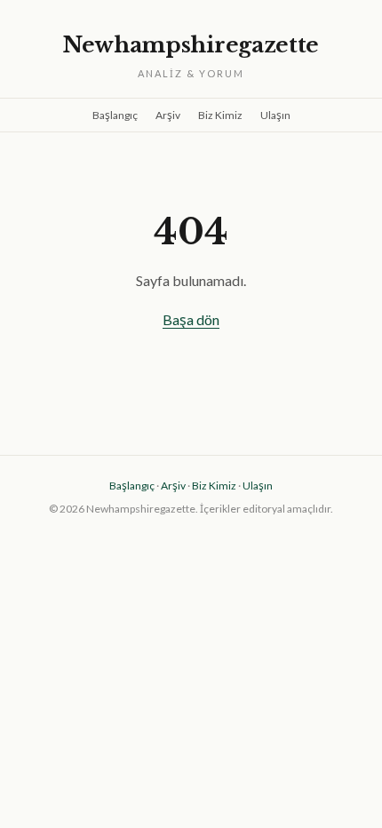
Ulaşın (275, 115)
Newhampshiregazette (191, 45)
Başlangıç (115, 115)
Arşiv (167, 115)
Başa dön (191, 319)
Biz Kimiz (220, 115)
